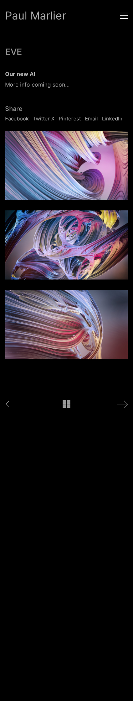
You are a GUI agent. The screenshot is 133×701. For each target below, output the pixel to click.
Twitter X (44, 118)
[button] (124, 16)
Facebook (17, 118)
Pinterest (70, 118)
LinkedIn (112, 118)
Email (91, 118)
